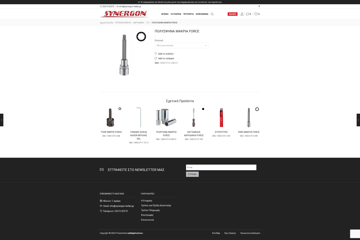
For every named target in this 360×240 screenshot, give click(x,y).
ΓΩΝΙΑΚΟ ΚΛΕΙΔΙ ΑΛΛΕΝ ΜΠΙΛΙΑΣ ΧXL (138, 135)
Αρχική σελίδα (106, 23)
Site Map (216, 233)
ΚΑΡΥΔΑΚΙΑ (138, 23)
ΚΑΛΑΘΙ (232, 14)
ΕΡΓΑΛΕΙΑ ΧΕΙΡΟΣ (123, 23)
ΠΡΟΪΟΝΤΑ (188, 14)
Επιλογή (159, 40)
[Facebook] (259, 6)
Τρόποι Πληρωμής (150, 210)
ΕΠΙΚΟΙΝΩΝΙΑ (202, 14)
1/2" (148, 23)
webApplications (135, 233)
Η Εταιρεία (146, 200)
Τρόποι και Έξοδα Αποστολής (156, 205)
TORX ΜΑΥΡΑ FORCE (111, 132)
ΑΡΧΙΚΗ (164, 14)
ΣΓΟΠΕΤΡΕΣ (221, 132)
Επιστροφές (147, 215)
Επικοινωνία (147, 219)
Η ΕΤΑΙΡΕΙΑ (176, 14)
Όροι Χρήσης (230, 233)
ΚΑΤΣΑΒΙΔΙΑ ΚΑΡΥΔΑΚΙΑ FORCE (193, 134)
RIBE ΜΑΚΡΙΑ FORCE (248, 132)
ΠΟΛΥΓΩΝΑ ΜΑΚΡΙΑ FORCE (166, 134)
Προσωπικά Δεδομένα (250, 233)
